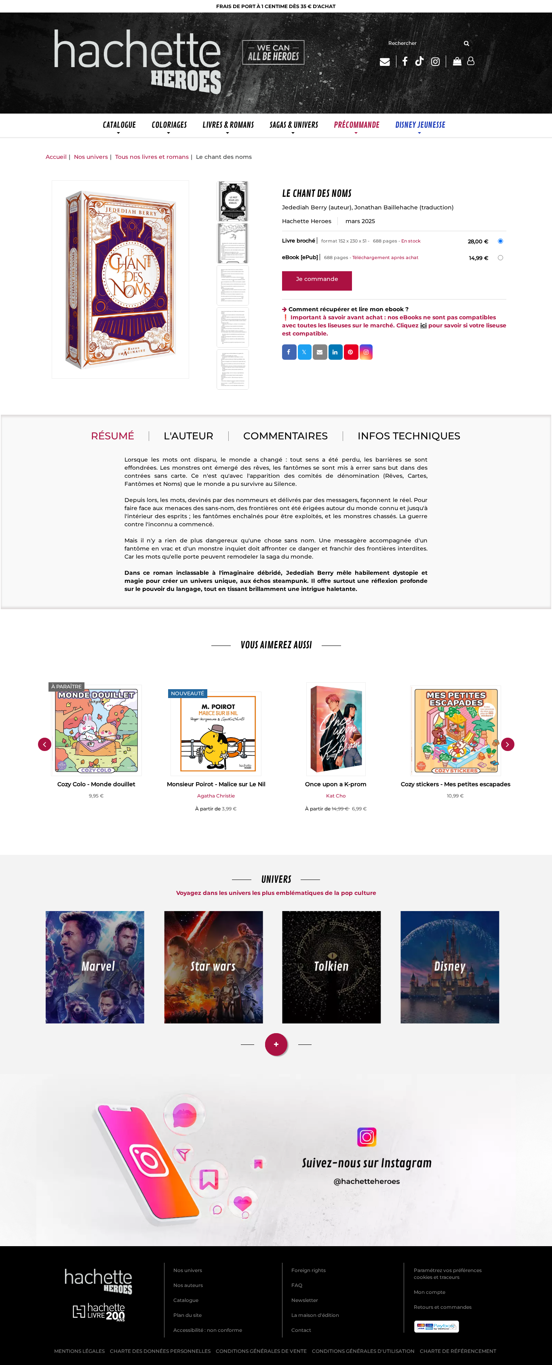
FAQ (296, 1285)
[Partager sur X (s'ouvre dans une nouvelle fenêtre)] (305, 352)
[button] (120, 279)
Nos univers (91, 156)
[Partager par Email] (320, 352)
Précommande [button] (356, 125)
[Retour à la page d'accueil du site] (138, 63)
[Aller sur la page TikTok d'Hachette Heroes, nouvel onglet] (419, 61)
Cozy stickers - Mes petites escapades (455, 784)
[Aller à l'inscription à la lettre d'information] (388, 61)
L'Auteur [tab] (188, 436)
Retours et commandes (443, 1307)
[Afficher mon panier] (457, 62)
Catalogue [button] (119, 125)
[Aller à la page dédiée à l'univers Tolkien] (331, 967)
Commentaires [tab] (285, 436)
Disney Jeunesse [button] (420, 125)
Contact (301, 1330)
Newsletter (304, 1300)
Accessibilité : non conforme (207, 1330)
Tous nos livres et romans (152, 156)
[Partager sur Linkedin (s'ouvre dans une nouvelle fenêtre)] (336, 352)
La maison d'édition (315, 1315)
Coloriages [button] (169, 125)
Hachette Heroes (306, 221)
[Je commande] (317, 279)
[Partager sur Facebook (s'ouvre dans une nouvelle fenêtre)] (289, 352)
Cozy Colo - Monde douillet (96, 784)
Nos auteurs (188, 1285)
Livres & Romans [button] (228, 125)
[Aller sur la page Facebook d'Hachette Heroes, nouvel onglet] (405, 61)
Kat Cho (336, 796)
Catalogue (185, 1300)
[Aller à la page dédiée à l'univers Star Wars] (213, 967)
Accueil (56, 156)
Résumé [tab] (112, 436)
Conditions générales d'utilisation (363, 1351)
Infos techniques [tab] (409, 436)
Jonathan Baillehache (386, 207)
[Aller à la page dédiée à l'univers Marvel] (95, 967)
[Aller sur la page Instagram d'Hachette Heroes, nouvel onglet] (438, 61)
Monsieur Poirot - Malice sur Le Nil (216, 784)
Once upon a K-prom (336, 784)
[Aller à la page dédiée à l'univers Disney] (449, 967)
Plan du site (187, 1315)
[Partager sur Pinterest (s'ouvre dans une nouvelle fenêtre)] (351, 352)
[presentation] (44, 744)
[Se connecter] (470, 61)
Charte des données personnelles (160, 1351)
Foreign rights (308, 1270)
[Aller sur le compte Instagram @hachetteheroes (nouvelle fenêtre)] (276, 1160)
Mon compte (429, 1292)
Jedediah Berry (304, 207)
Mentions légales (79, 1351)
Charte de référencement (458, 1351)
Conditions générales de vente (261, 1351)
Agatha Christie (216, 796)
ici (423, 325)
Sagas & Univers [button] (294, 125)
